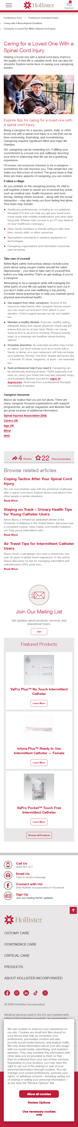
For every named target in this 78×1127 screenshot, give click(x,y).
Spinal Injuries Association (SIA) (25, 415)
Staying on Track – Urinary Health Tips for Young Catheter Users (38, 511)
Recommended (56, 457)
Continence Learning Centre (43, 17)
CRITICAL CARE (17, 955)
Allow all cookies (39, 1094)
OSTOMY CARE (16, 933)
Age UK (9, 425)
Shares (25, 457)
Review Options (39, 1102)
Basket (69, 5)
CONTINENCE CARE (20, 944)
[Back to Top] (73, 910)
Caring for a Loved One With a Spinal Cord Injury (29, 28)
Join (39, 631)
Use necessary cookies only (39, 1113)
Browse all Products (39, 835)
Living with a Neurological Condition (23, 23)
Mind (7, 430)
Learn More (39, 703)
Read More (11, 500)
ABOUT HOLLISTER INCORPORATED (33, 978)
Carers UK (11, 420)
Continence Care (13, 17)
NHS (7, 435)
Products (13, 967)
